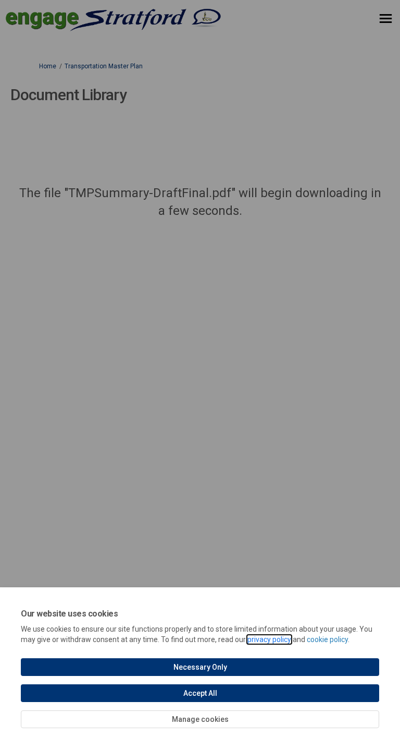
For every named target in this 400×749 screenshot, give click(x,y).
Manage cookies (200, 719)
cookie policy (327, 639)
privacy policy (269, 639)
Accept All (200, 693)
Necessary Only (200, 667)
